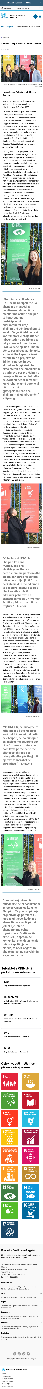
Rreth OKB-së (6, 1283)
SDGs (3, 1293)
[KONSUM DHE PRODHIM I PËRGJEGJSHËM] (32, 1174)
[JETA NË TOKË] (11, 1210)
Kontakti (4, 1373)
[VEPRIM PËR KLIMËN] (11, 1192)
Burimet (4, 1323)
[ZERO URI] (32, 1081)
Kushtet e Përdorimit (7, 1386)
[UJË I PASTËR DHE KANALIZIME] (32, 1118)
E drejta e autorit (6, 1376)
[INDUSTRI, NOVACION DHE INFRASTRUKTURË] (11, 1155)
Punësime (5, 1333)
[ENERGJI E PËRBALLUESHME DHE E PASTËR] (11, 1137)
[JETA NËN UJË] (32, 1192)
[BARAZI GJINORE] (11, 1118)
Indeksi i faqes (6, 1383)
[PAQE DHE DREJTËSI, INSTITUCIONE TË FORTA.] (32, 1210)
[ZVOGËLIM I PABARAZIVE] (32, 1155)
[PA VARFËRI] (11, 1081)
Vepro (3, 1302)
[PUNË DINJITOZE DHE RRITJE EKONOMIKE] (32, 1137)
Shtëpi (3, 27)
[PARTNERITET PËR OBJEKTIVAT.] (11, 1229)
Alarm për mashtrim (7, 1378)
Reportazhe (11, 27)
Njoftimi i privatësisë (7, 1381)
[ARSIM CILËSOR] (32, 1100)
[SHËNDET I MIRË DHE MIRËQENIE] (11, 1100)
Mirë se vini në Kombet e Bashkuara (16, 8)
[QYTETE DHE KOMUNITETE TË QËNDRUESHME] (11, 1174)
